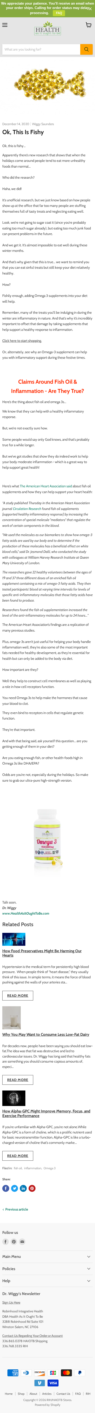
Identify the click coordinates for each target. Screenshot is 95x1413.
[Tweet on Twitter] (14, 1188)
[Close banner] (90, 9)
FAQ (78, 1393)
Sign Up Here (11, 1302)
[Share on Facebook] (5, 1188)
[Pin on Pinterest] (32, 1188)
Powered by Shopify (47, 1405)
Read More (17, 996)
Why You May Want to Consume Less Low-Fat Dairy (45, 1034)
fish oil (18, 1168)
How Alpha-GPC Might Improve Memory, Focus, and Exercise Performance (46, 1113)
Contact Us (63, 1393)
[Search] (86, 49)
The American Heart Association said (46, 486)
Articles (46, 1393)
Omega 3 (50, 1168)
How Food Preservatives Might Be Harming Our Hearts (42, 953)
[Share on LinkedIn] (23, 1188)
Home (9, 1393)
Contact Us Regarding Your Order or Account (32, 1336)
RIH (88, 1393)
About (33, 1393)
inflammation (32, 1168)
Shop (21, 1393)
